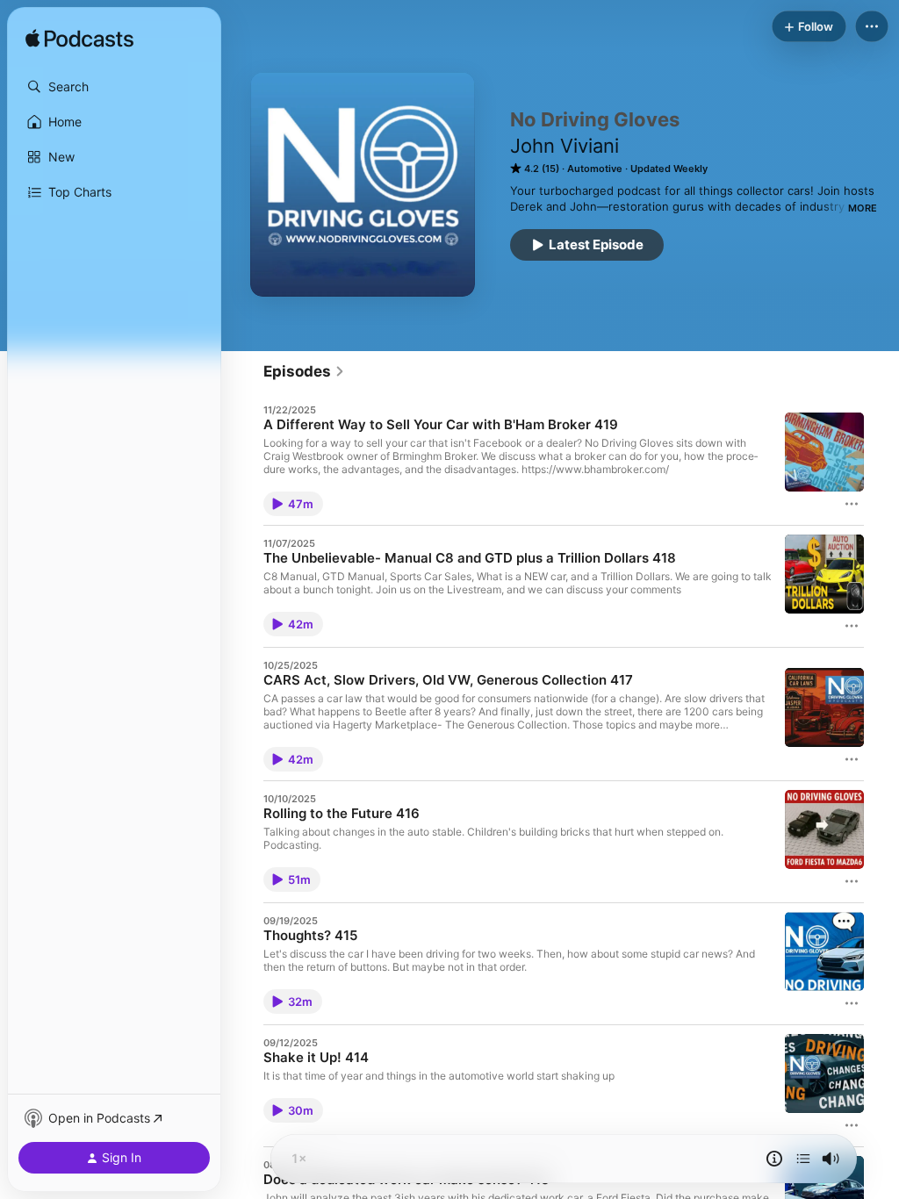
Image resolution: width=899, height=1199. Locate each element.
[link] (304, 371)
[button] (114, 87)
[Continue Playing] (803, 1158)
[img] (79, 39)
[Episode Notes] (774, 1158)
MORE (862, 208)
